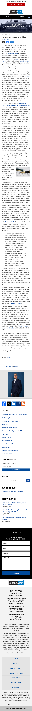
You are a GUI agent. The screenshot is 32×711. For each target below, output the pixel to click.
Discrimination (7, 444)
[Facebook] (4, 404)
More (29, 17)
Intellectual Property (9, 427)
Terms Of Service (16, 673)
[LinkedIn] (13, 404)
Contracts (9, 357)
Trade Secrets (7, 447)
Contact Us (16, 678)
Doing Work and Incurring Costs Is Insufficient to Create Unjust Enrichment (16, 511)
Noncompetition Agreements (12, 431)
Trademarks (7, 440)
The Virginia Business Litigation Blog (16, 11)
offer (16, 59)
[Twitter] (8, 404)
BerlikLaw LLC (22, 704)
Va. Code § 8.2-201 (15, 303)
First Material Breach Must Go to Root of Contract (14, 518)
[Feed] (23, 404)
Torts (4, 424)
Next (16, 366)
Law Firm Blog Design (15, 708)
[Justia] (18, 404)
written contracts (13, 53)
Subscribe (16, 470)
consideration (24, 61)
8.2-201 (27, 76)
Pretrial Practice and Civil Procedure (14, 414)
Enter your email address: (9, 463)
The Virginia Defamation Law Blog (12, 491)
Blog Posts (16, 687)
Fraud (5, 434)
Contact (21, 17)
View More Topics (7, 454)
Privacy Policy (16, 668)
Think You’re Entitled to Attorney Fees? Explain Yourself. (14, 503)
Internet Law (7, 437)
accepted (4, 61)
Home (7, 17)
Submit (16, 573)
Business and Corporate (11, 421)
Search (28, 480)
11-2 (3, 78)
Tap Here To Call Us (16, 4)
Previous (5, 366)
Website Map (16, 682)
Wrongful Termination (10, 450)
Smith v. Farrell (9, 221)
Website (16, 663)
